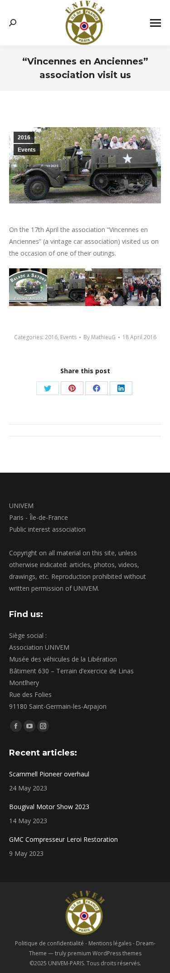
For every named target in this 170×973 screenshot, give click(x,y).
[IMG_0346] (28, 287)
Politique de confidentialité (49, 943)
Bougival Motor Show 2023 (49, 806)
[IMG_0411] (66, 287)
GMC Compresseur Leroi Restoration (63, 839)
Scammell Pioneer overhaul (49, 774)
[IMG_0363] (104, 287)
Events (27, 150)
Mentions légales (109, 943)
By (99, 337)
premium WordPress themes (104, 953)
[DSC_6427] (142, 287)
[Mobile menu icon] (155, 23)
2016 (24, 137)
